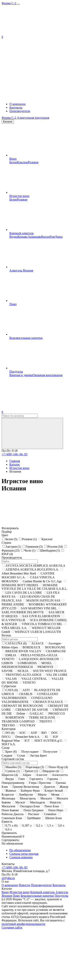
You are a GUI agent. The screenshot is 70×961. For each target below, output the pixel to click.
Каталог (7, 121)
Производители (19, 111)
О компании (17, 104)
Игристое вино (19, 196)
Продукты (16, 371)
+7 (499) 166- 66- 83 (14, 454)
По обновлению (20, 850)
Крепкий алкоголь (21, 233)
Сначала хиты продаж (23, 853)
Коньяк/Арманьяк (29, 236)
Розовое (33, 162)
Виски (45, 236)
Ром (52, 236)
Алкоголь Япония (21, 270)
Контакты (15, 107)
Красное (22, 162)
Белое (13, 162)
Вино (13, 158)
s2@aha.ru (8, 878)
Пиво (13, 304)
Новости (24, 885)
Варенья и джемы (21, 375)
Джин (59, 236)
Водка (13, 236)
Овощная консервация (47, 375)
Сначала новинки (21, 857)
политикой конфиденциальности (23, 924)
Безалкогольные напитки (26, 337)
